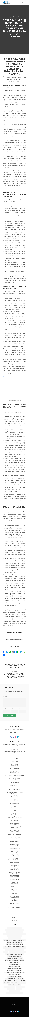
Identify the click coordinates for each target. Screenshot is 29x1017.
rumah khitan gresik (14, 827)
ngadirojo (14, 806)
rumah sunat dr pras (14, 851)
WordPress (14, 908)
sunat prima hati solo (9, 986)
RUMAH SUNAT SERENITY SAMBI (14, 976)
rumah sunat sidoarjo (14, 873)
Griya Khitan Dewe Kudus (15, 774)
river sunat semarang (14, 823)
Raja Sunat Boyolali (14, 821)
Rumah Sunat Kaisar (15, 854)
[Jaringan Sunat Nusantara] (6, 2)
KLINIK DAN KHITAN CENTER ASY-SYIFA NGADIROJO (14, 940)
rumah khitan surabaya (14, 833)
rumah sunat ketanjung (14, 855)
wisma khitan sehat (14, 990)
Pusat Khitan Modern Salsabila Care (14, 954)
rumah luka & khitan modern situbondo (14, 835)
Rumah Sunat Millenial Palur (14, 858)
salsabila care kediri (14, 882)
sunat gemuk (7, 982)
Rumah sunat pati (14, 863)
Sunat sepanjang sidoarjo (14, 899)
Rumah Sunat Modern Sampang (14, 859)
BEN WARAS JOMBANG (14, 768)
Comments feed (14, 918)
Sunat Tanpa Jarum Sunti (14, 903)
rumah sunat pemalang (14, 865)
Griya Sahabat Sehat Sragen (14, 778)
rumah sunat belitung (14, 844)
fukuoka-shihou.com (14, 772)
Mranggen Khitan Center (14, 802)
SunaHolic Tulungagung (14, 886)
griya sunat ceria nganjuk (14, 779)
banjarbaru (14, 767)
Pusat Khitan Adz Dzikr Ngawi (14, 819)
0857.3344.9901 (14, 646)
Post (14, 816)
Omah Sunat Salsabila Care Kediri (17, 952)
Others (14, 810)
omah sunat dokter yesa (14, 807)
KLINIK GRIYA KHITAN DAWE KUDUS (14, 942)
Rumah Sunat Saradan (14, 869)
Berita (14, 769)
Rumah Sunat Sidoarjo (11, 978)
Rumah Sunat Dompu (14, 849)
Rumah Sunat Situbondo (14, 875)
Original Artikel (14, 809)
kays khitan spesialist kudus (14, 783)
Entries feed (14, 917)
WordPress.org (14, 920)
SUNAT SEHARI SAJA (20, 986)
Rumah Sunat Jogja (14, 852)
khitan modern (22, 934)
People (14, 812)
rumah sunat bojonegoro (14, 847)
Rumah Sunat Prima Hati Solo (14, 866)
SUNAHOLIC (20, 978)
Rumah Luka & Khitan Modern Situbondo (14, 960)
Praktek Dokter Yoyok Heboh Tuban (14, 817)
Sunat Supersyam (14, 900)
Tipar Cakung (14, 906)
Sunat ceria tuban (14, 889)
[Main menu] (25, 2)
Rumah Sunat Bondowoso (14, 848)
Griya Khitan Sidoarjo (14, 776)
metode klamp (20, 950)
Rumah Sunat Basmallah (14, 842)
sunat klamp (14, 982)
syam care (14, 904)
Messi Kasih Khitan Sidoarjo (14, 800)
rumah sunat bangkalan (14, 840)
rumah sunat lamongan (14, 856)
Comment (5, 696)
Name (4, 708)
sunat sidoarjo (11, 988)
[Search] (22, 2)
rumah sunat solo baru (14, 876)
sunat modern (22, 982)
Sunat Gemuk (14, 892)
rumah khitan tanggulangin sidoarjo (14, 834)
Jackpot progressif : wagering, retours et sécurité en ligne (14, 744)
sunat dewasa (22, 980)
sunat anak (14, 887)
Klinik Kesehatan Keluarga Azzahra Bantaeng (14, 792)
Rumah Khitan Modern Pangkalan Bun (14, 828)
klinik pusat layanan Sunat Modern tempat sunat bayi (14, 947)
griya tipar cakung (14, 781)
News (14, 804)
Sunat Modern (14, 894)
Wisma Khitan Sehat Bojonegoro (14, 907)
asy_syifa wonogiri (14, 764)
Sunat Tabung (14, 901)
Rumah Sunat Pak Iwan (14, 861)
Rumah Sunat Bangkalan (14, 964)
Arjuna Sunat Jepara (14, 761)
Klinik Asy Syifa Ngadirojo (14, 938)
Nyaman (6, 952)
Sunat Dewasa (14, 890)
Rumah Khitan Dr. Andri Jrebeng (14, 826)
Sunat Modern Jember (14, 896)
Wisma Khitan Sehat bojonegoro (14, 992)
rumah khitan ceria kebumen (14, 824)
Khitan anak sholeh (14, 786)
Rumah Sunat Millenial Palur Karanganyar (14, 972)
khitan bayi (20, 932)
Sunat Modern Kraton (14, 897)
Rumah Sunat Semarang (14, 871)
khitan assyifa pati (14, 788)
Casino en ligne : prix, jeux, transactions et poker (14, 747)
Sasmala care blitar (14, 883)
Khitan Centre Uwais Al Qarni (14, 789)
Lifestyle (14, 799)
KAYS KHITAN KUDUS (14, 782)
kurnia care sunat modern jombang (14, 797)
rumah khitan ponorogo (14, 830)
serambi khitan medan (14, 885)
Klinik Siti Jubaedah (14, 796)
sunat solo (19, 988)
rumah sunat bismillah (14, 845)
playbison (14, 813)
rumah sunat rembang (14, 868)
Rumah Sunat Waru (14, 880)
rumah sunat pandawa (14, 862)
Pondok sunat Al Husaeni (14, 814)
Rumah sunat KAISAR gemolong (14, 970)
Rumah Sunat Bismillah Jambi (14, 968)
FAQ (14, 1002)
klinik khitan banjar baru (14, 793)
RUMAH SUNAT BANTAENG (14, 966)
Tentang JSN (14, 1004)
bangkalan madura (14, 765)
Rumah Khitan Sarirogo (14, 831)
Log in (14, 916)
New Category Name (14, 803)
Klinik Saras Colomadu (14, 795)
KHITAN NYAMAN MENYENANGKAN (14, 936)
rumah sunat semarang (14, 974)
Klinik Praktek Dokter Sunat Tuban (14, 944)
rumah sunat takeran (14, 879)
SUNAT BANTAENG (7, 980)
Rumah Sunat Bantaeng (14, 841)
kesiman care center (14, 785)
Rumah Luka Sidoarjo (14, 962)
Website (20, 708)
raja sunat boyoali (14, 820)
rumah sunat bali (14, 838)
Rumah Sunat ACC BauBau (14, 837)
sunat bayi (15, 980)
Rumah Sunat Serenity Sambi (14, 872)
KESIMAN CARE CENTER (11, 932)
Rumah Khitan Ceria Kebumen (14, 956)
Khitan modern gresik (14, 790)
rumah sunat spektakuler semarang (14, 878)
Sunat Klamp (14, 893)
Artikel (14, 762)
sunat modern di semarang (14, 984)
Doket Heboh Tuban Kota (14, 771)
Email (12, 708)
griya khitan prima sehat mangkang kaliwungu (14, 775)
